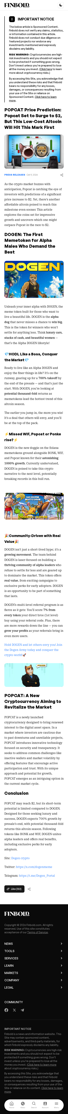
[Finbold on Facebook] (6, 1010)
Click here (46, 69)
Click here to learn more (42, 1064)
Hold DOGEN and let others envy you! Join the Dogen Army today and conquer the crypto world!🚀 (33, 650)
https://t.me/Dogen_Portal (37, 875)
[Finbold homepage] (34, 914)
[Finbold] (16, 5)
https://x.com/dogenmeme (34, 867)
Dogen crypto (20, 858)
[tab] (11, 1105)
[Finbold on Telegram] (22, 1010)
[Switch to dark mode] (61, 5)
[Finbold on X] (14, 1010)
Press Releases (14, 174)
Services (11, 958)
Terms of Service (37, 932)
